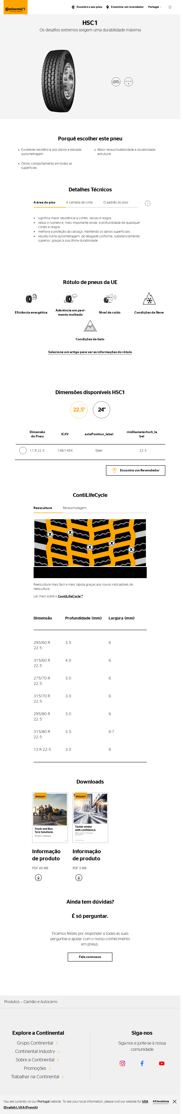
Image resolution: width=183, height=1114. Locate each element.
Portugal (153, 7)
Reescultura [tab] (43, 508)
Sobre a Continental (35, 1060)
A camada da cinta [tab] (79, 202)
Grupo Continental (35, 1043)
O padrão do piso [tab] (115, 202)
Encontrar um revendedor (127, 7)
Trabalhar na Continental (35, 1076)
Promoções (35, 1068)
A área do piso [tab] (44, 202)
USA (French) (28, 1107)
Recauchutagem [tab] (74, 508)
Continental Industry (35, 1051)
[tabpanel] (90, 227)
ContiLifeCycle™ (70, 596)
